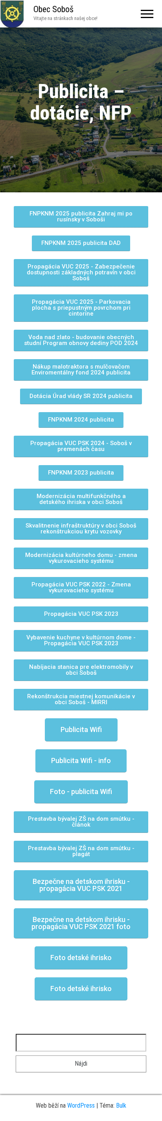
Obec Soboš (53, 9)
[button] (81, 217)
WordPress (81, 1105)
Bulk (121, 1105)
